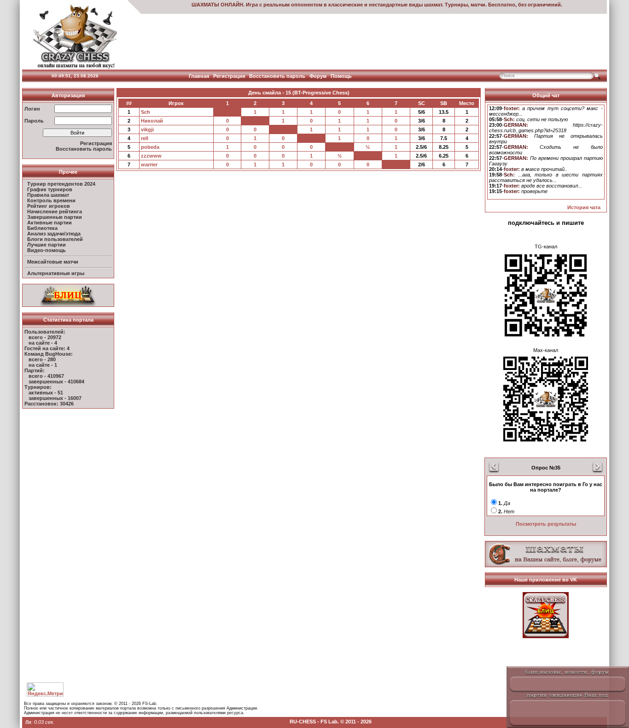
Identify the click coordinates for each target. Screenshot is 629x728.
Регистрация (229, 76)
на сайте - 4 (43, 343)
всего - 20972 (45, 337)
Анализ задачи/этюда (54, 233)
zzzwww (151, 156)
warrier (149, 164)
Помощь (341, 76)
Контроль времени (51, 200)
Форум (317, 76)
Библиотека (42, 228)
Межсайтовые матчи (52, 261)
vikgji (147, 129)
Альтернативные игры (55, 273)
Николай (152, 120)
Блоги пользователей (55, 239)
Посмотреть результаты (546, 524)
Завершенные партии (54, 217)
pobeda (150, 147)
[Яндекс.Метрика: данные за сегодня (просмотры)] (45, 689)
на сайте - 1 (43, 365)
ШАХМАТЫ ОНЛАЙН (217, 4)
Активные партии (49, 222)
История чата (583, 207)
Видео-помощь (46, 250)
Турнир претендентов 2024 (61, 184)
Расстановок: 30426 (49, 403)
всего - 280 (42, 359)
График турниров (49, 189)
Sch (145, 112)
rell (144, 138)
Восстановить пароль (277, 76)
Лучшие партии (46, 244)
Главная (199, 76)
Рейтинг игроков (48, 206)
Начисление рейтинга (54, 211)
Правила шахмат (48, 195)
